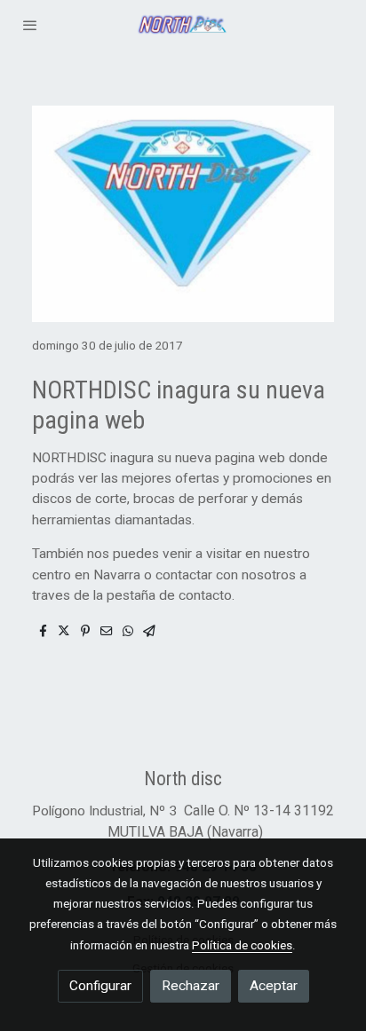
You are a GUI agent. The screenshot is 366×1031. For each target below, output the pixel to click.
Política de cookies (242, 945)
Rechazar (190, 986)
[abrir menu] (30, 25)
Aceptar (274, 986)
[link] (183, 24)
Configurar (100, 986)
